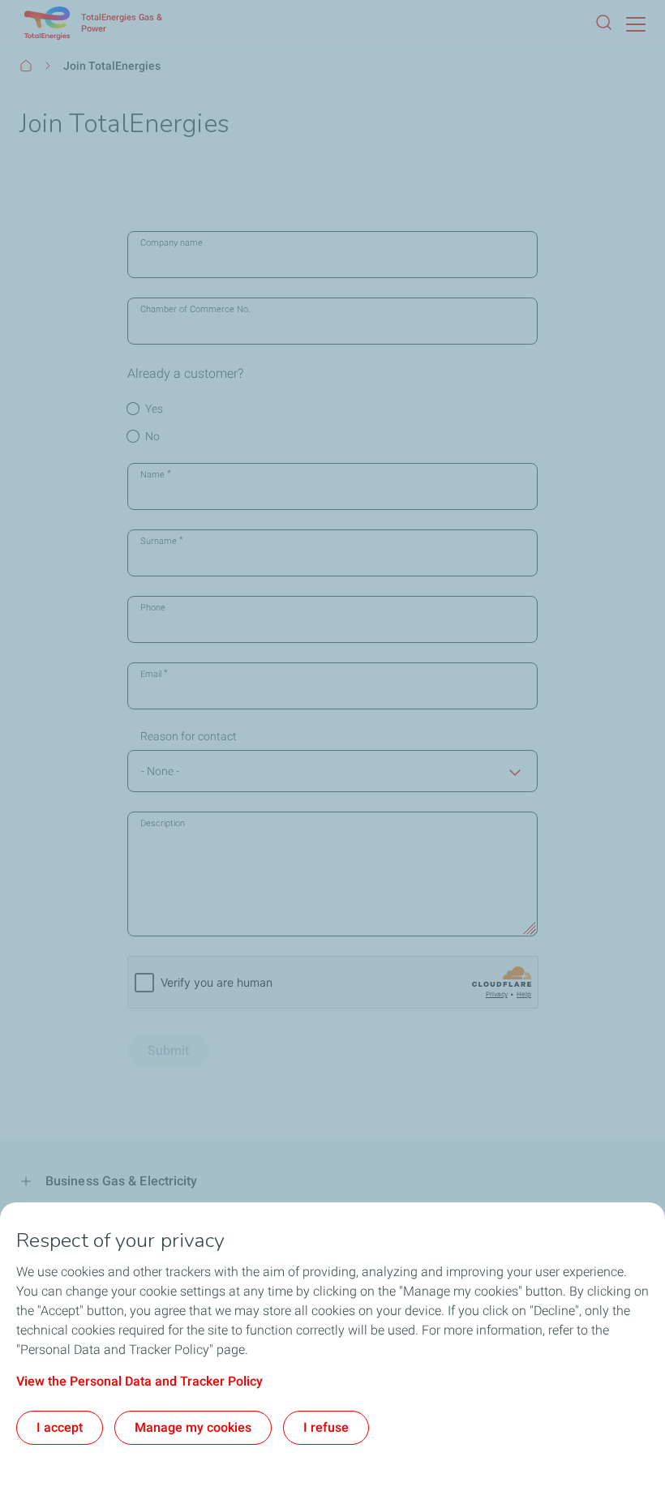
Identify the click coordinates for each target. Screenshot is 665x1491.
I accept (59, 1427)
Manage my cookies (193, 1427)
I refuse (326, 1427)
